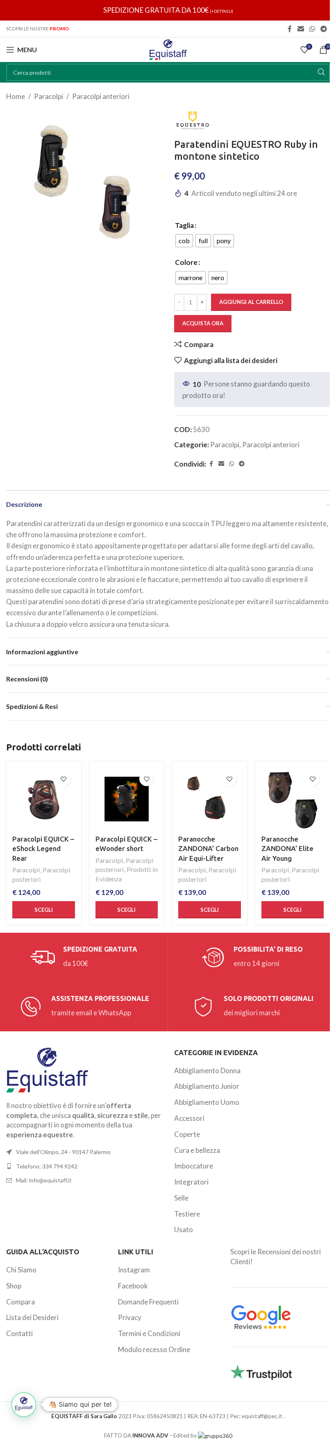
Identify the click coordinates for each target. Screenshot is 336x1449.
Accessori (189, 1118)
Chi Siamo (21, 1269)
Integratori (191, 1182)
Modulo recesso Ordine (154, 1349)
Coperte (187, 1134)
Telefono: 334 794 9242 (46, 1166)
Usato (183, 1229)
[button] (23, 1404)
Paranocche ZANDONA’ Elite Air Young (287, 848)
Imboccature (193, 1166)
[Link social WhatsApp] (312, 29)
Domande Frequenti (148, 1301)
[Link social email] (300, 29)
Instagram (134, 1269)
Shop (13, 1285)
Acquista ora (202, 323)
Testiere (187, 1214)
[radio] (184, 241)
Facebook (133, 1285)
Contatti (19, 1333)
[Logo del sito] (168, 48)
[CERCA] (321, 72)
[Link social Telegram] (324, 29)
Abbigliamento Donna (207, 1070)
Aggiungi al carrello (251, 302)
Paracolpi (48, 96)
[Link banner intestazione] (168, 10)
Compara (20, 1301)
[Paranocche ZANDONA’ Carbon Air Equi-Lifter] (209, 799)
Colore (186, 262)
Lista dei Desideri (32, 1317)
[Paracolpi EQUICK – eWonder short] (126, 799)
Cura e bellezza (197, 1150)
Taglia (184, 225)
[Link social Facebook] (290, 29)
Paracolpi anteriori (100, 96)
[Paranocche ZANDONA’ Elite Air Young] (292, 799)
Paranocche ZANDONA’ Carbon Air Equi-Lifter (208, 848)
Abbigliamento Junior (206, 1086)
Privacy (129, 1317)
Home (15, 96)
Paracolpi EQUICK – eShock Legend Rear (43, 848)
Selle (181, 1198)
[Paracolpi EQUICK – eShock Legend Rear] (43, 799)
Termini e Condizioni (149, 1333)
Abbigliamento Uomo (206, 1102)
